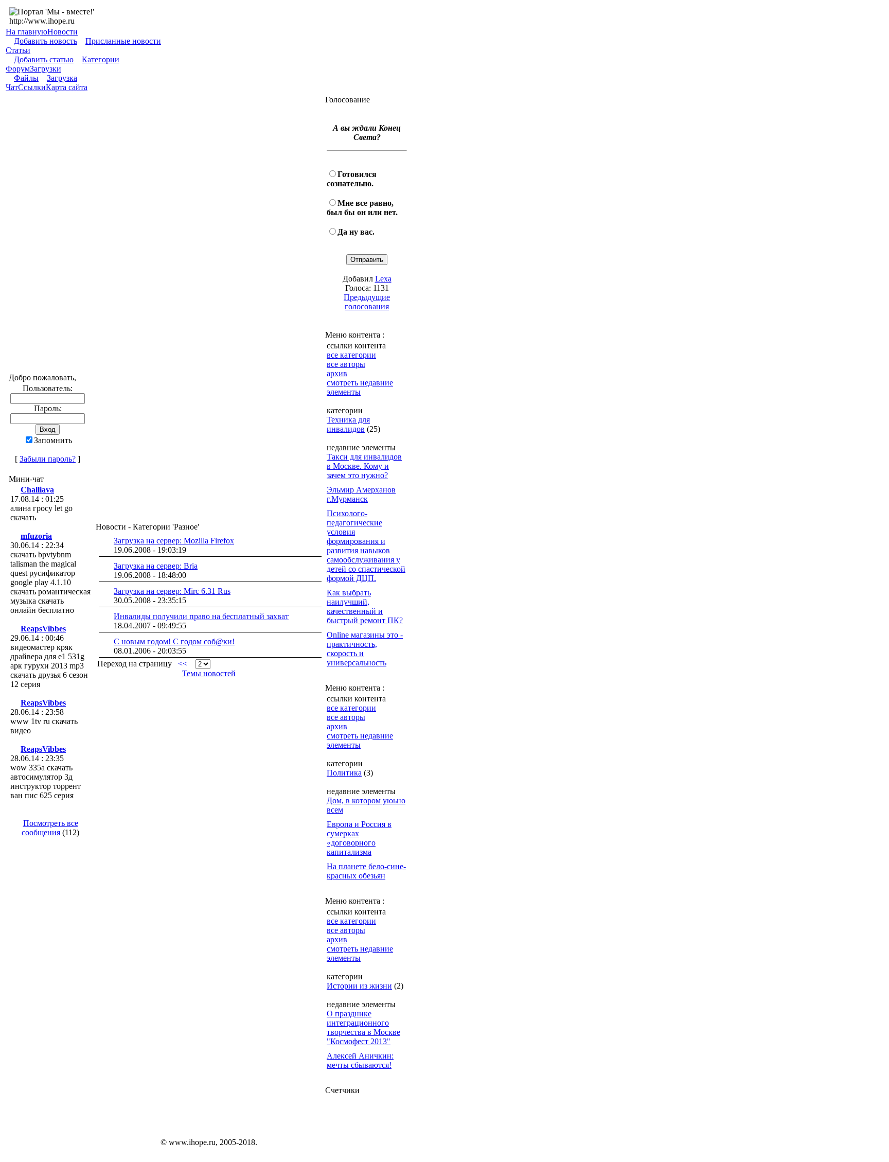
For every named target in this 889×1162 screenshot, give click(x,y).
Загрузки (45, 68)
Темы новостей (209, 673)
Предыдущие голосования (367, 302)
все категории (351, 354)
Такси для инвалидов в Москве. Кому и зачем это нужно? (364, 466)
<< (182, 663)
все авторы (346, 364)
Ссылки (32, 87)
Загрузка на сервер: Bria (156, 565)
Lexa (383, 278)
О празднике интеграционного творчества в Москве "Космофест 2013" (363, 1027)
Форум (18, 68)
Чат (12, 87)
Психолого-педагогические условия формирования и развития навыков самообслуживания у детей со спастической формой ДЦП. (366, 546)
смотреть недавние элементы (360, 387)
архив (337, 373)
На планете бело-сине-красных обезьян (366, 871)
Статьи (18, 50)
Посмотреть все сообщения (50, 828)
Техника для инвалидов (348, 424)
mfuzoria (36, 536)
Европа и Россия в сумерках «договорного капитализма (359, 838)
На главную (26, 31)
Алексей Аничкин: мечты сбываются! (360, 1060)
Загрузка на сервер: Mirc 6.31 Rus (172, 591)
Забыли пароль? (48, 458)
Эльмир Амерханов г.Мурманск (361, 494)
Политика (344, 772)
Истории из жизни (359, 985)
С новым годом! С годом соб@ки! (174, 641)
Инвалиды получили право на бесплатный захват (201, 616)
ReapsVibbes (43, 628)
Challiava (37, 489)
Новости (62, 31)
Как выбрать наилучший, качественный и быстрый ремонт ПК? (365, 606)
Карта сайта (66, 87)
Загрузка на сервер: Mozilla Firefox (174, 540)
